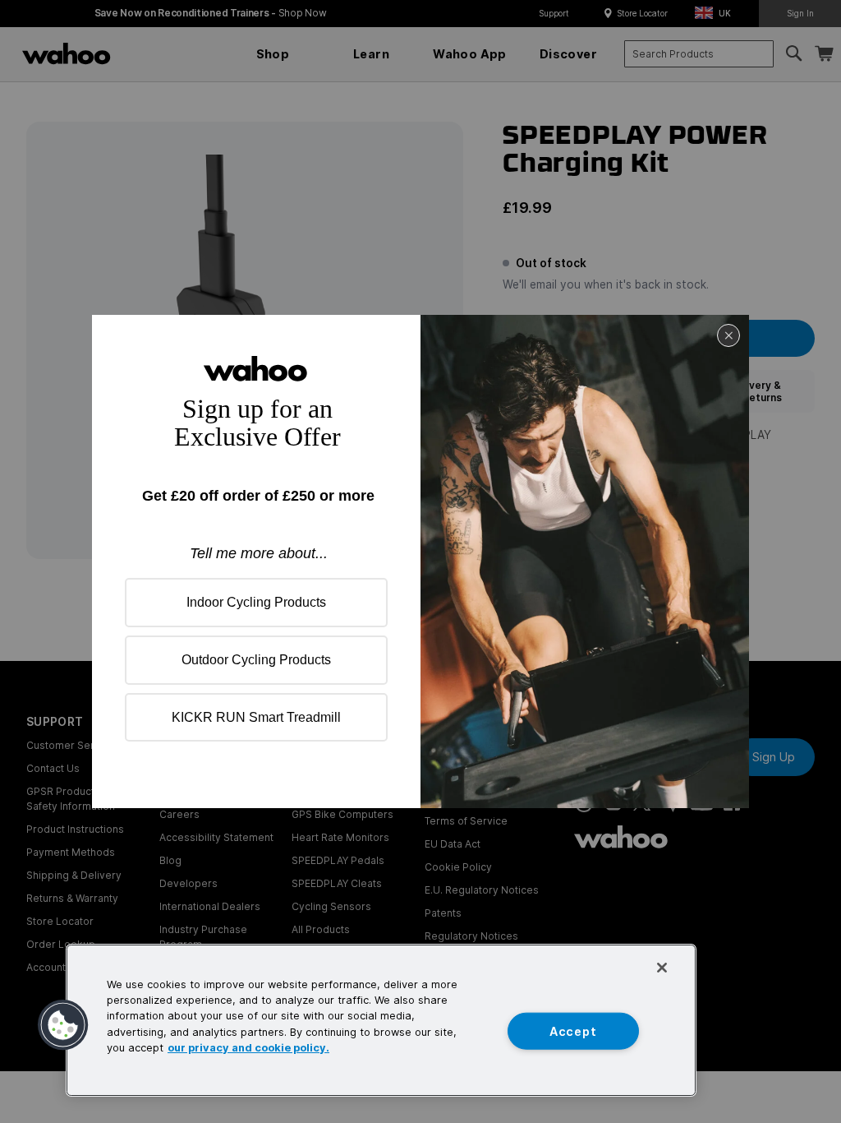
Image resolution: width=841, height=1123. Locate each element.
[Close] (662, 968)
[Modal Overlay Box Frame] (420, 561)
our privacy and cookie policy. (248, 1048)
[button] (63, 1025)
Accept (572, 1031)
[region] (381, 1020)
